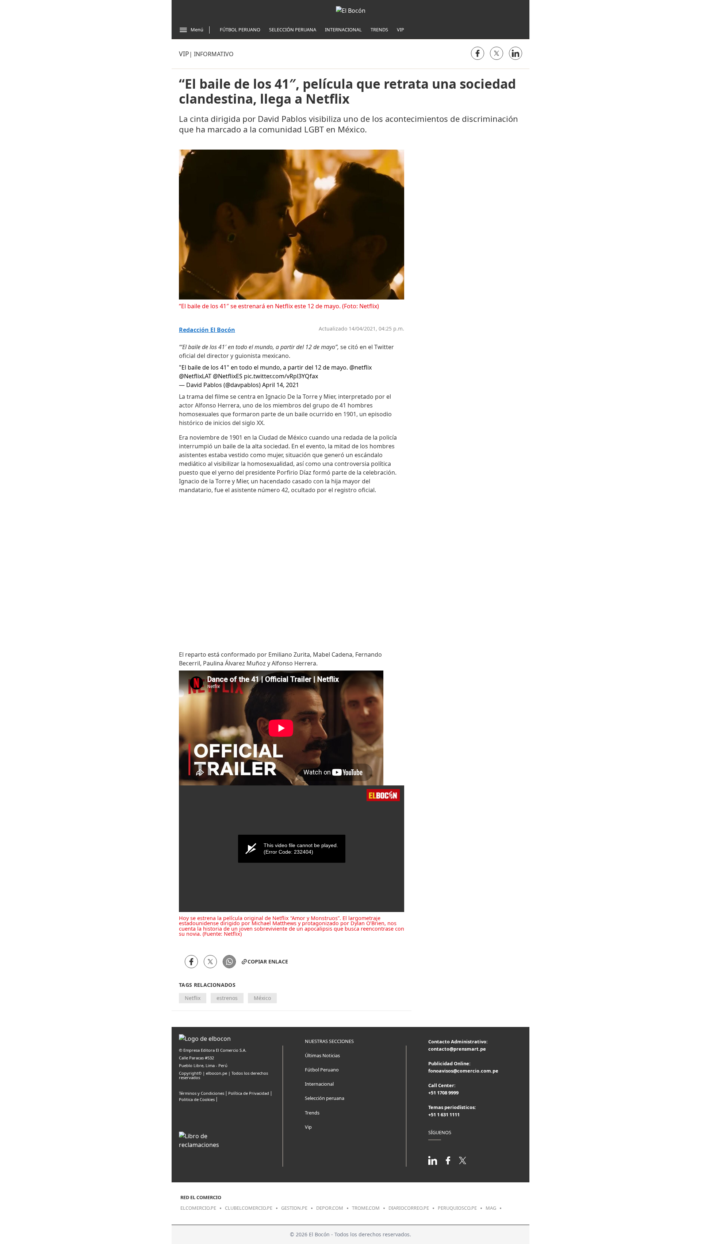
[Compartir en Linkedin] (515, 53)
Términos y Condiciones (201, 1093)
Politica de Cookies (197, 1099)
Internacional (343, 29)
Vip (400, 29)
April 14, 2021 (280, 385)
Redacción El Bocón (207, 330)
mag (491, 1208)
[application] (291, 848)
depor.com (329, 1208)
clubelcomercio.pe (248, 1208)
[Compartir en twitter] (496, 53)
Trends (379, 29)
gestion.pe (294, 1208)
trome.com (366, 1208)
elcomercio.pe (198, 1208)
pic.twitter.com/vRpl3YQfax (281, 376)
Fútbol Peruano (240, 29)
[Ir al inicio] (350, 10)
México (262, 997)
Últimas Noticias (322, 1055)
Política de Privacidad (248, 1093)
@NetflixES (227, 376)
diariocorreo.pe (408, 1208)
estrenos (227, 997)
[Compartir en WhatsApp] (229, 961)
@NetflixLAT (195, 376)
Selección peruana (324, 1098)
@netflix (360, 367)
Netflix (192, 997)
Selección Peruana (292, 29)
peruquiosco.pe (457, 1208)
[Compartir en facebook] (477, 53)
